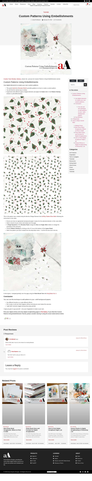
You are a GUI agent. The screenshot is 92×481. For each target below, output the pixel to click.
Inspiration (72, 155)
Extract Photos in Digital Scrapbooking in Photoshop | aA (81, 144)
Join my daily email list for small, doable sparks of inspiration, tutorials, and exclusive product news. (25, 1)
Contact (59, 4)
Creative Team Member (10, 79)
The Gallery (44, 312)
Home (11, 4)
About (16, 4)
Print (73, 80)
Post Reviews (78, 117)
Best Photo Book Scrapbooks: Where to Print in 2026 (80, 129)
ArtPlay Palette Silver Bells (49, 216)
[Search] (85, 84)
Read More (6, 439)
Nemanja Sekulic (22, 88)
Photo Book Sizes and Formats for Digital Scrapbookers (81, 134)
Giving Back (72, 163)
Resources (23, 4)
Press (71, 167)
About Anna (72, 165)
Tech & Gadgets (74, 157)
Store (29, 4)
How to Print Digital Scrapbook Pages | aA (80, 139)
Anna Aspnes (14, 351)
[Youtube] (89, 1)
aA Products (72, 152)
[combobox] (76, 84)
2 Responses (75, 119)
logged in (15, 368)
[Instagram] (87, 1)
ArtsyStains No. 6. (52, 293)
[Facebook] (84, 1)
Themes (46, 4)
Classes (71, 169)
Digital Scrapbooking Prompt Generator (40, 5)
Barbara (19, 79)
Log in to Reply (8, 344)
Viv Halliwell (12, 339)
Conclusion (78, 103)
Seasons (39, 4)
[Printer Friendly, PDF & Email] (8, 318)
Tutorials (52, 4)
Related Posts (79, 125)
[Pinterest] (85, 472)
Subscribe (65, 4)
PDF (81, 80)
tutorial (14, 88)
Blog (34, 4)
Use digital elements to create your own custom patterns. (80, 100)
